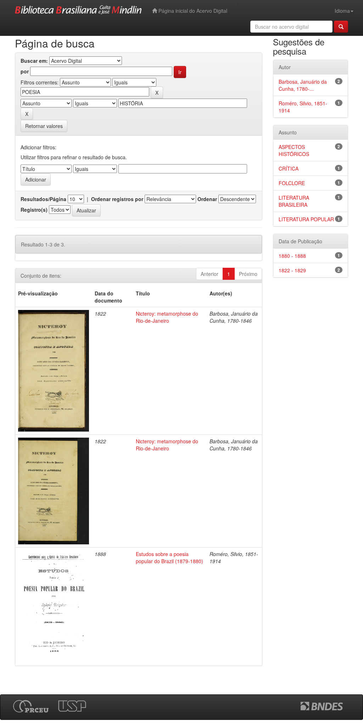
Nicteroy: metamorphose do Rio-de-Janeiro (167, 317)
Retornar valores (44, 125)
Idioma (342, 10)
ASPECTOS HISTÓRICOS (294, 150)
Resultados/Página (43, 198)
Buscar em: (34, 60)
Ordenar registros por (117, 198)
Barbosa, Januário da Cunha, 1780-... (303, 85)
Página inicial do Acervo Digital (192, 10)
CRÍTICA (288, 168)
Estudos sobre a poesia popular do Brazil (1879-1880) (169, 557)
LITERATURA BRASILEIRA (294, 201)
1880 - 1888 (292, 255)
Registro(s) (34, 209)
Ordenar (207, 198)
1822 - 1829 (292, 270)
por (25, 71)
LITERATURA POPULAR (306, 219)
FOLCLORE (292, 183)
